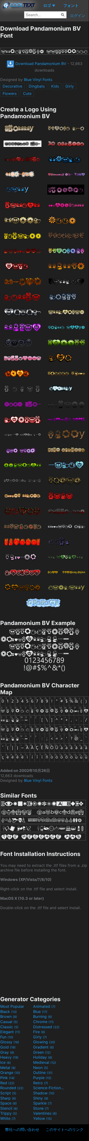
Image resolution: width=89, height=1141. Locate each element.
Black (8, 1011)
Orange (10, 1072)
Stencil (9, 1108)
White (8, 1118)
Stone (41, 1108)
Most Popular (12, 1006)
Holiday (42, 1057)
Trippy (8, 1113)
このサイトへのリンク (65, 1129)
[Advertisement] (44, 952)
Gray (7, 1052)
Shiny (40, 1098)
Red (7, 1083)
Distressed (46, 1026)
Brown (8, 1016)
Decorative (12, 86)
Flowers (10, 93)
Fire (39, 1031)
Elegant (10, 1031)
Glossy (9, 1042)
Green (42, 1052)
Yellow (42, 1118)
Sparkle (42, 1103)
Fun (6, 1037)
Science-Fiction (49, 1087)
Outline (43, 1072)
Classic (9, 1026)
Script (8, 1093)
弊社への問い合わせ (22, 1129)
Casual (9, 1021)
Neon (40, 1067)
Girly (69, 86)
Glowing (44, 1042)
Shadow (43, 1093)
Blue (40, 1011)
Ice (5, 1062)
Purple (42, 1077)
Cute (27, 93)
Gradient (43, 1047)
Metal (8, 1067)
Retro (40, 1083)
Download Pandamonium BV (40, 63)
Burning (42, 1016)
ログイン (77, 15)
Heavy (9, 1057)
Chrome (43, 1021)
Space (8, 1103)
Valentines (45, 1113)
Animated (44, 1006)
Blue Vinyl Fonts (38, 79)
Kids (55, 86)
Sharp (8, 1098)
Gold (8, 1047)
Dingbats (37, 86)
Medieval (44, 1062)
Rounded (11, 1087)
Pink (7, 1077)
